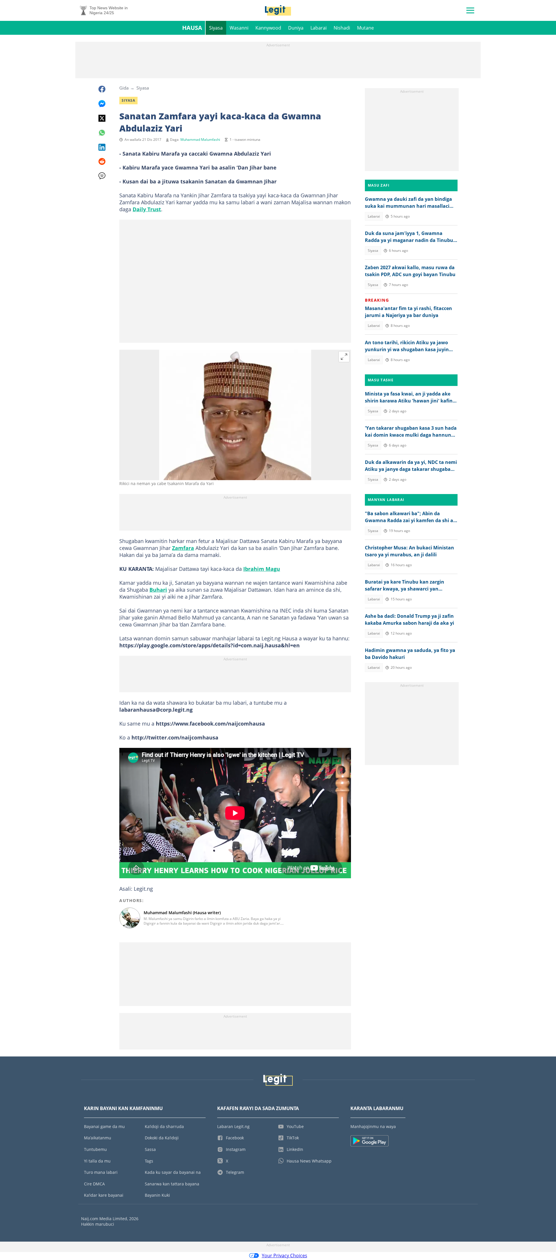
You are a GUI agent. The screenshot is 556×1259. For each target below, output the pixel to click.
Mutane (365, 28)
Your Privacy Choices (284, 1255)
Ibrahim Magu (261, 568)
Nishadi (342, 28)
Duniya (295, 28)
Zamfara (183, 547)
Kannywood (268, 28)
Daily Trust (147, 209)
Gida (124, 88)
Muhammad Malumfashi (200, 139)
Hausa (192, 28)
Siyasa (216, 28)
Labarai (318, 28)
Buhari (158, 589)
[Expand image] (344, 356)
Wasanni (239, 28)
